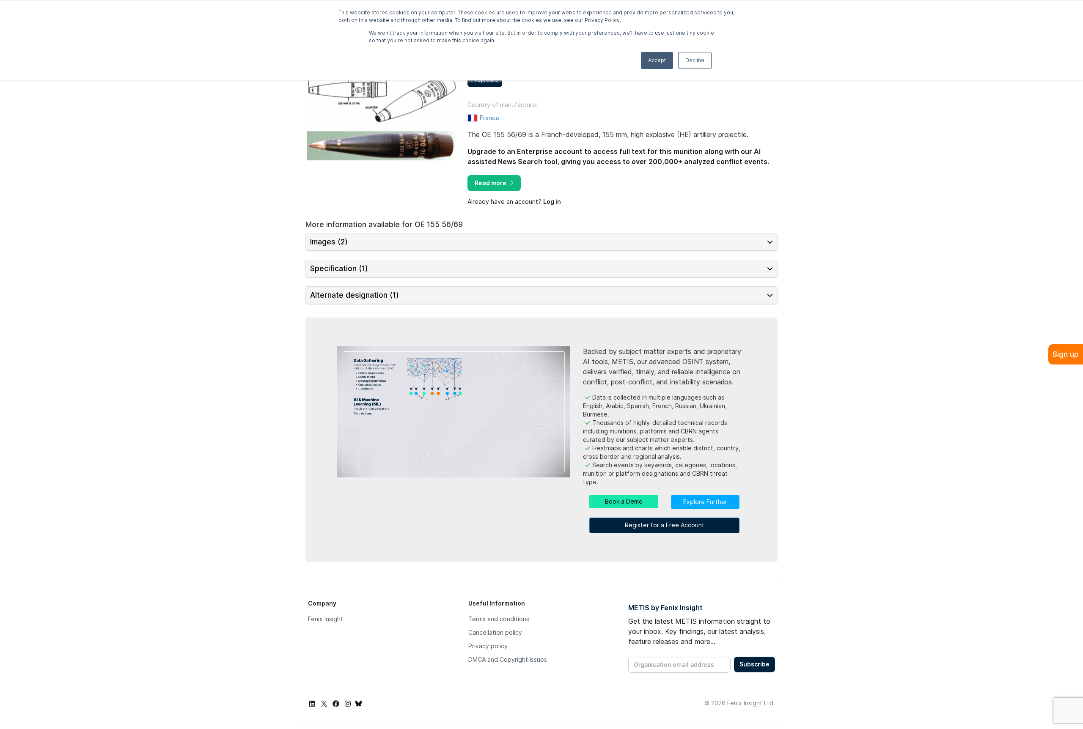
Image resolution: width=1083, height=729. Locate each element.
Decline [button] (694, 60)
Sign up (1066, 354)
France (489, 117)
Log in (552, 201)
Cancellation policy (495, 632)
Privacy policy (488, 646)
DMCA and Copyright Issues (507, 659)
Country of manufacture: (502, 105)
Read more (490, 182)
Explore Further (705, 501)
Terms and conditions (498, 618)
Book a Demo (624, 501)
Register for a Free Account (664, 525)
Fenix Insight (325, 618)
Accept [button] (657, 60)
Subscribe (754, 664)
